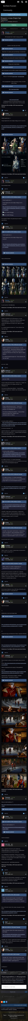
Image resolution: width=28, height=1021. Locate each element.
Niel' (6, 873)
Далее (23, 28)
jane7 (6, 889)
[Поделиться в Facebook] (6, 1002)
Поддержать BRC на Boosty (14, 14)
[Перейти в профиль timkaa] (2, 114)
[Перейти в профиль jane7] (2, 890)
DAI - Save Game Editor (14, 89)
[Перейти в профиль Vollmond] (2, 314)
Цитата (6, 110)
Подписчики (12, 991)
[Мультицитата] (2, 110)
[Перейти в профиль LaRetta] (2, 585)
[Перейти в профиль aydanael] (2, 656)
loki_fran (7, 844)
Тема (4, 1015)
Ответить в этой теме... (10, 987)
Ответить (14, 25)
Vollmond (7, 314)
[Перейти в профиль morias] (2, 559)
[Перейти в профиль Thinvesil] (2, 192)
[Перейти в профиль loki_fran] (2, 844)
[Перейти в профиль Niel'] (2, 873)
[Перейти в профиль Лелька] (2, 32)
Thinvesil (7, 192)
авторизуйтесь (19, 980)
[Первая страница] (2, 29)
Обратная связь (13, 1016)
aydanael (7, 655)
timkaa (7, 113)
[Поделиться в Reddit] (2, 1002)
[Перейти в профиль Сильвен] (2, 798)
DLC (17, 21)
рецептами (14, 76)
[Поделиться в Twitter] (4, 1002)
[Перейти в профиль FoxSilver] (2, 546)
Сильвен (7, 797)
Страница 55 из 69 (14, 28)
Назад (4, 28)
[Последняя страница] (26, 29)
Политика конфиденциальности (16, 1015)
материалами (21, 76)
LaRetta (7, 584)
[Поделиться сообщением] (25, 33)
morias (7, 558)
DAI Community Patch (14, 99)
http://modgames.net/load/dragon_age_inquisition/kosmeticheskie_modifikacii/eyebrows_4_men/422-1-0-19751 (13, 488)
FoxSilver (7, 545)
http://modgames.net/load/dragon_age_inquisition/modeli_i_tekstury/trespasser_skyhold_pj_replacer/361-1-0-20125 (13, 127)
